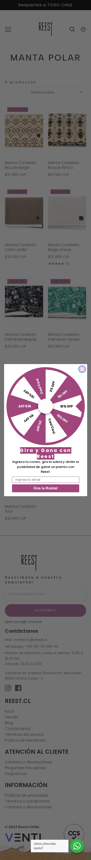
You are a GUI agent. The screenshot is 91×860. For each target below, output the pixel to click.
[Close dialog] (82, 369)
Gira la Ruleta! (45, 488)
